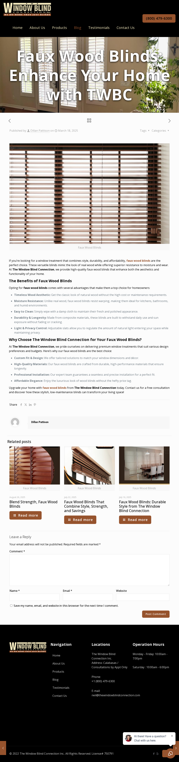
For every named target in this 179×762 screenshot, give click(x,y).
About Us (58, 663)
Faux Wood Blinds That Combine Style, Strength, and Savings (86, 506)
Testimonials (60, 688)
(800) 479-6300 (159, 18)
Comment (17, 551)
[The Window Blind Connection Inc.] (27, 9)
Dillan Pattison (40, 131)
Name (14, 591)
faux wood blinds (138, 261)
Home (56, 655)
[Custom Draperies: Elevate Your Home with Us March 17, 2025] (3, 748)
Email (67, 591)
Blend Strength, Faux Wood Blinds (33, 504)
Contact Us (59, 696)
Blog (55, 680)
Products (58, 671)
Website (121, 591)
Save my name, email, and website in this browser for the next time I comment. (66, 606)
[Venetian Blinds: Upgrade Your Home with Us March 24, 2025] (176, 748)
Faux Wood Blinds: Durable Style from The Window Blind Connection (142, 506)
